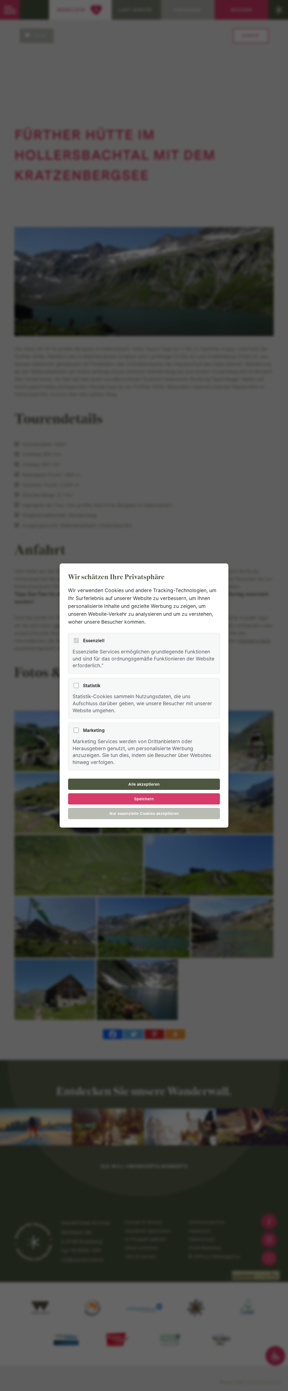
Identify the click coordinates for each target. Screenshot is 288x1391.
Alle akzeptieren (144, 784)
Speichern (144, 799)
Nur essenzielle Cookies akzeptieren (144, 813)
